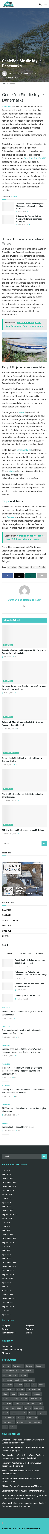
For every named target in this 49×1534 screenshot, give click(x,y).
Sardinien (38, 1408)
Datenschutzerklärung (12, 1350)
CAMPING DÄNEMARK (35, 158)
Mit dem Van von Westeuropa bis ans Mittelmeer (23, 830)
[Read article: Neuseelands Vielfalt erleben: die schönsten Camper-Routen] (24, 744)
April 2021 (6, 1314)
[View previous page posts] (22, 230)
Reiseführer (17, 1408)
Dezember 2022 (9, 1262)
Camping (12, 567)
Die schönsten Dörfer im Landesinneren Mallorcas (23, 1491)
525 (19, 1115)
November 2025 (9, 1186)
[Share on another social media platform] (42, 575)
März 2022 (6, 1286)
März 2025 (6, 1206)
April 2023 (6, 1254)
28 (15, 1077)
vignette (41, 1413)
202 (19, 1131)
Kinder (12, 471)
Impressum (7, 1346)
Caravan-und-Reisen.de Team (23, 73)
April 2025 (6, 1202)
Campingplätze (24, 450)
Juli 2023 (6, 1246)
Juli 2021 (6, 1311)
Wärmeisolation (34, 1422)
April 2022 (6, 1282)
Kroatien (20, 1389)
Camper (29, 1366)
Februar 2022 (7, 1290)
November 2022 (9, 1266)
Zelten (5, 936)
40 (16, 1096)
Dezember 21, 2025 (10, 800)
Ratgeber (7, 1403)
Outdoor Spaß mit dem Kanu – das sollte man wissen (29, 985)
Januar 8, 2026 (8, 729)
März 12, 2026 (22, 224)
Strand (21, 412)
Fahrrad (19, 1385)
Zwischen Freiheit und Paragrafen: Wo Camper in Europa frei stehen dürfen (30, 206)
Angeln (6, 1366)
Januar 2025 (7, 1210)
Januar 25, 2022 (9, 1115)
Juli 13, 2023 (7, 1018)
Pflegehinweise (20, 1399)
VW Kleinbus (8, 1417)
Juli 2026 (6, 1170)
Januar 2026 (7, 1178)
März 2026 (6, 1174)
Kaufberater (8, 1389)
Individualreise (11, 753)
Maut (5, 1394)
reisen (28, 1408)
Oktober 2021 (8, 1302)
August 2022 (7, 1278)
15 (16, 765)
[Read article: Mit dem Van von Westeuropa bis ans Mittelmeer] (24, 816)
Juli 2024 (6, 1222)
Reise (5, 1408)
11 (29, 211)
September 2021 (9, 1306)
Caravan (10, 517)
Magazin (12, 84)
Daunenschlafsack (11, 1380)
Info (34, 1385)
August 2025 (7, 1194)
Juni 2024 (6, 1226)
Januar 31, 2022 (9, 1037)
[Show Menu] (45, 4)
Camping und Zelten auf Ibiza (27, 995)
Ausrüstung (18, 1366)
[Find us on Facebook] (2, 1522)
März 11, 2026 (8, 1056)
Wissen (21, 1417)
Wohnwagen (8, 1422)
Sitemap (6, 1353)
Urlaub (32, 1413)
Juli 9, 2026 (22, 211)
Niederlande (24, 1394)
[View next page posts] (27, 230)
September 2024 (9, 1214)
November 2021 (9, 1298)
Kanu (41, 1385)
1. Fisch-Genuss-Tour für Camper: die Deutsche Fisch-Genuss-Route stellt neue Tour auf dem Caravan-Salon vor (22, 1071)
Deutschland (28, 1380)
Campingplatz (26, 1371)
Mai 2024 (6, 1230)
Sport (5, 1413)
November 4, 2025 (9, 834)
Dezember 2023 (9, 1238)
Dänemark (7, 106)
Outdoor (6, 931)
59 (18, 1037)
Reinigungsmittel (34, 1403)
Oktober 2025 (8, 1190)
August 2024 (7, 1218)
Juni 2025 (6, 1198)
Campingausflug (10, 1371)
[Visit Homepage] (8, 4)
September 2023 (9, 1242)
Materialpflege (33, 1389)
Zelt (5, 1427)
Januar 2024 (7, 1234)
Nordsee (36, 1394)
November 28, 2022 (12, 77)
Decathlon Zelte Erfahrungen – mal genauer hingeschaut (30, 961)
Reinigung (19, 1403)
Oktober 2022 (8, 1270)
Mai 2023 (6, 1250)
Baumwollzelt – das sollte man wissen (18, 1127)
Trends (42, 567)
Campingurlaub (9, 1375)
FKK (27, 1385)
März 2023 (6, 1258)
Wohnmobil (32, 1417)
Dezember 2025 (9, 1182)
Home (4, 84)
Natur (13, 1394)
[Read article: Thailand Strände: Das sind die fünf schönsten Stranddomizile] (24, 780)
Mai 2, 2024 (7, 1077)
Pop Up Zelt (36, 1399)
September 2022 (9, 1274)
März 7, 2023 (7, 1096)
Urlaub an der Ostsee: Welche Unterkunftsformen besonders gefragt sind (29, 218)
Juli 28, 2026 (7, 765)
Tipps (6, 501)
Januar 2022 (7, 1294)
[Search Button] (40, 4)
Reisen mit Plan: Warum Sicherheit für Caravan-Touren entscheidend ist (23, 723)
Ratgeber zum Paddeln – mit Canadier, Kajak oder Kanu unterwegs (31, 973)
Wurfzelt (20, 1422)
